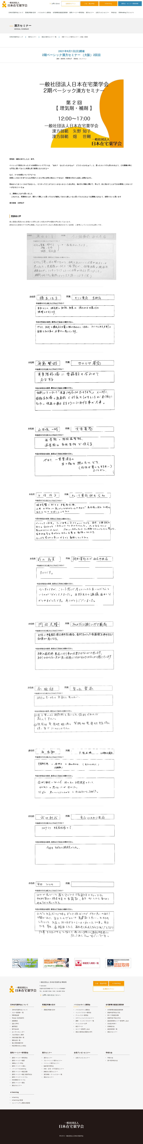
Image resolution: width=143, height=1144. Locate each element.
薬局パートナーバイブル (18, 1077)
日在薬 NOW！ (111, 1023)
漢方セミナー (90, 12)
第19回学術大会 (111, 1060)
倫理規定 (13, 1026)
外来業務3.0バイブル (17, 1080)
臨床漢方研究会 (47, 1066)
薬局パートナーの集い (17, 1066)
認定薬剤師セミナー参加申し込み (117, 1021)
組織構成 (13, 1021)
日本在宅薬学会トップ (16, 37)
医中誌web (14, 1029)
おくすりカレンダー (17, 1032)
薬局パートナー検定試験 (18, 1071)
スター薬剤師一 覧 (16, 1012)
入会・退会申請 (89, 3)
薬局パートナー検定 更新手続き (20, 1074)
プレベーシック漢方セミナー (51, 1060)
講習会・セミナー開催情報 (129, 3)
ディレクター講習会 (80, 1015)
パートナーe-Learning (17, 1069)
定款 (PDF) (14, 1023)
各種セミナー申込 (16, 1063)
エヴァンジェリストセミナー (83, 1018)
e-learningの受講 (16, 1100)
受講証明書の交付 (30, 12)
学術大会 (114, 12)
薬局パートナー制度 (17, 1060)
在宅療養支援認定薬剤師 (60, 12)
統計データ (78, 1026)
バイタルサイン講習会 (44, 12)
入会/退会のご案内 (16, 1034)
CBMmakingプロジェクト (126, 12)
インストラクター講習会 (82, 1012)
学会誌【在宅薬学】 (17, 1018)
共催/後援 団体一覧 (16, 1037)
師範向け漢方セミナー (49, 1071)
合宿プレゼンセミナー (102, 12)
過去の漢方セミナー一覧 (49, 37)
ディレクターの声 (80, 1023)
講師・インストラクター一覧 (83, 1021)
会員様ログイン (71, 3)
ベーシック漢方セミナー (50, 1063)
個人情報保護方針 (16, 1043)
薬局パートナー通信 (17, 1082)
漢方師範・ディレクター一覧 (51, 1074)
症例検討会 (110, 1026)
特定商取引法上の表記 (17, 1046)
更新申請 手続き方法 (113, 1018)
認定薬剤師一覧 (111, 1029)
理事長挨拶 (14, 1015)
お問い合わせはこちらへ (50, 995)
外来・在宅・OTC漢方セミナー (52, 1069)
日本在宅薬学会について (16, 12)
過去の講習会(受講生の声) (82, 1032)
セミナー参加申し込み (81, 1029)
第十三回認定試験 (112, 1015)
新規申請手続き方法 (112, 1012)
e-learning (108, 3)
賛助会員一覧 (14, 1040)
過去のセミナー (111, 1032)
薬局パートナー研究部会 (76, 12)
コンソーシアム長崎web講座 (19, 1103)
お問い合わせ (54, 3)
